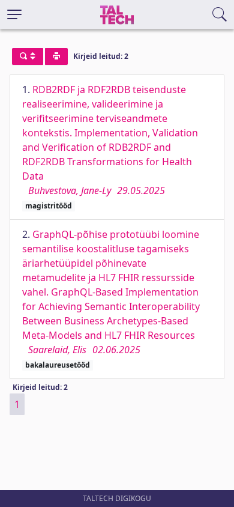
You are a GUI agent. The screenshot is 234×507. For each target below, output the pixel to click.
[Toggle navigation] (14, 14)
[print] (56, 56)
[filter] (27, 56)
